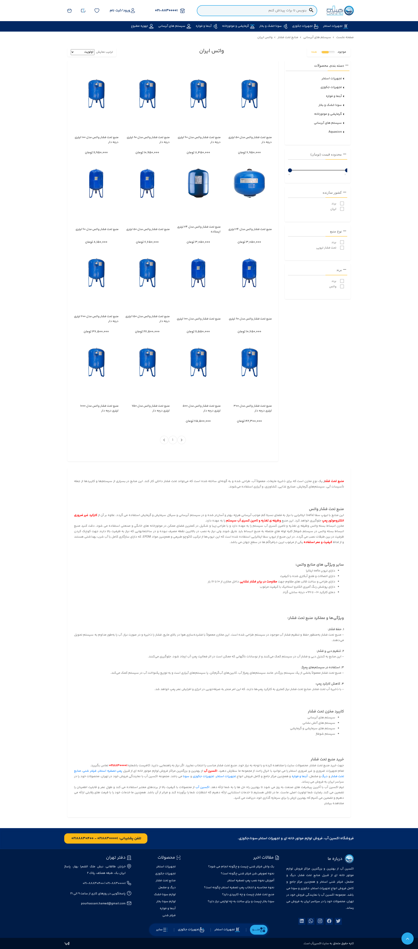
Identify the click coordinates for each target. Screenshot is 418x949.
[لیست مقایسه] (83, 11)
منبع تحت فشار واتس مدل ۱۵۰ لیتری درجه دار (147, 319)
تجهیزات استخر (332, 78)
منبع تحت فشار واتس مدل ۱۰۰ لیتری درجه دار (96, 140)
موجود (341, 52)
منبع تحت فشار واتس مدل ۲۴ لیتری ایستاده (199, 229)
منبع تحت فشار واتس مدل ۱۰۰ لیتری (199, 319)
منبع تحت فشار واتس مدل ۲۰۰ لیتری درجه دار (96, 319)
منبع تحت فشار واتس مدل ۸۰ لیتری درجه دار (148, 140)
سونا (186, 776)
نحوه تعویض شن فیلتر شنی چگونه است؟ (247, 873)
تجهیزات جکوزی (331, 87)
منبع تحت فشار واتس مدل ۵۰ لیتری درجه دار (249, 140)
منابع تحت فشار (166, 880)
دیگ (324, 776)
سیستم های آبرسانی (328, 122)
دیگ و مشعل (167, 887)
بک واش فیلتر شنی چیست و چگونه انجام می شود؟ (241, 866)
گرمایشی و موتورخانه (328, 114)
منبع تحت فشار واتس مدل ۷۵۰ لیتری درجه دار (150, 408)
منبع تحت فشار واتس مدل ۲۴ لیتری (249, 229)
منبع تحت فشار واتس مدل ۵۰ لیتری (147, 229)
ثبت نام (115, 10)
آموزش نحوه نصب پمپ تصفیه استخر (250, 880)
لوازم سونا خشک (165, 894)
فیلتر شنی (89, 770)
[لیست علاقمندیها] (96, 11)
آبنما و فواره (334, 96)
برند (333, 203)
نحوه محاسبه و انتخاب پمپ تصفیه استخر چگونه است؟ (239, 887)
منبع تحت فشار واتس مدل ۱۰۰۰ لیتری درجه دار (99, 408)
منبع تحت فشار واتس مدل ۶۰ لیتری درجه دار (199, 140)
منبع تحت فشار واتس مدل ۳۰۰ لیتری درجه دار (252, 408)
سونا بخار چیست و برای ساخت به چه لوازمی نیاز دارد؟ (241, 901)
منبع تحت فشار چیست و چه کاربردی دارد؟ (248, 894)
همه (314, 52)
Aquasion (335, 131)
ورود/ (125, 10)
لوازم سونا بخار (166, 901)
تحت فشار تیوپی (326, 248)
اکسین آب (202, 787)
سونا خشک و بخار (330, 105)
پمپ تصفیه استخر (110, 770)
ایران (333, 209)
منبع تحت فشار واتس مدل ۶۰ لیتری (97, 229)
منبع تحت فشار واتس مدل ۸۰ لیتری (250, 319)
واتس (332, 286)
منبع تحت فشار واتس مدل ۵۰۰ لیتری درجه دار (202, 408)
